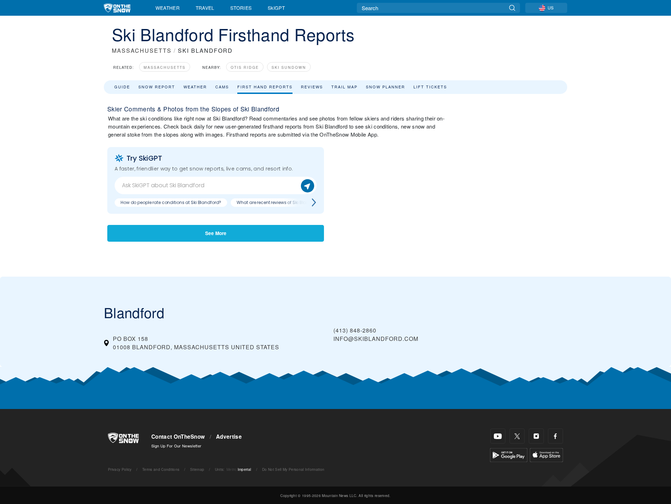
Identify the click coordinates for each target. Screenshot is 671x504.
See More (215, 233)
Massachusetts (165, 67)
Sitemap (197, 469)
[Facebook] (555, 436)
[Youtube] (497, 436)
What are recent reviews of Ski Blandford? (280, 202)
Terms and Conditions (160, 469)
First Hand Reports (265, 86)
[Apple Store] (546, 454)
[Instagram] (536, 436)
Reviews (312, 86)
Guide (122, 86)
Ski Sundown (289, 67)
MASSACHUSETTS (142, 50)
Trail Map (344, 86)
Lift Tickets (430, 86)
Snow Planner (385, 86)
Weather (168, 7)
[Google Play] (508, 454)
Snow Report (156, 86)
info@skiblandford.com (375, 339)
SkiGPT (276, 7)
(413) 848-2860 (354, 330)
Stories (241, 7)
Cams (222, 86)
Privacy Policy (119, 469)
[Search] (512, 8)
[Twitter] (517, 436)
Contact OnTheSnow (178, 436)
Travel (205, 7)
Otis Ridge (245, 67)
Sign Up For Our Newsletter (176, 445)
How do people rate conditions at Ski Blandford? (171, 202)
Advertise (229, 436)
